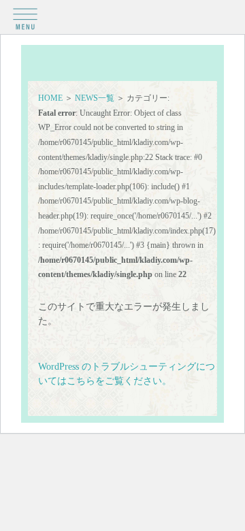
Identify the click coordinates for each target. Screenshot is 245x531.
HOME (50, 98)
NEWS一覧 (94, 98)
